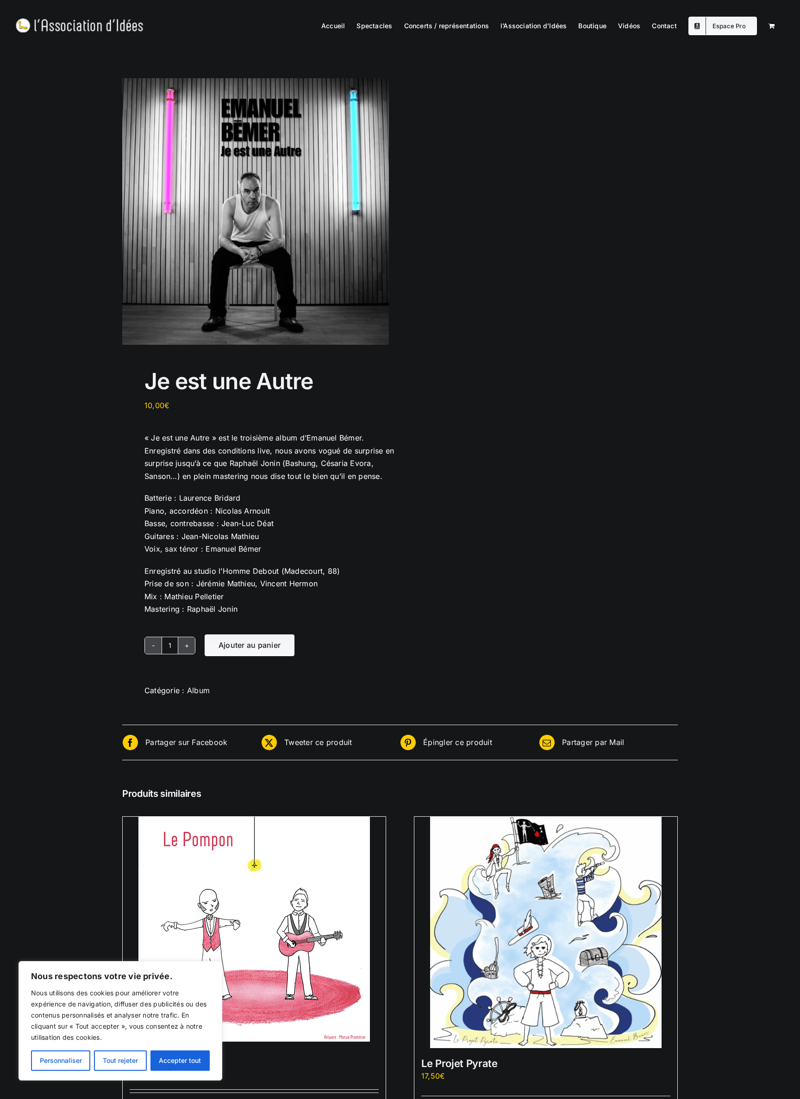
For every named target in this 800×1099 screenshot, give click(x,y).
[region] (120, 1020)
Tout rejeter (120, 1060)
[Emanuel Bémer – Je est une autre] (255, 211)
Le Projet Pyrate (459, 1063)
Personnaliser (61, 1060)
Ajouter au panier (250, 645)
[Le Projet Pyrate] (545, 932)
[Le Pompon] (254, 929)
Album (198, 690)
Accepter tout (180, 1060)
